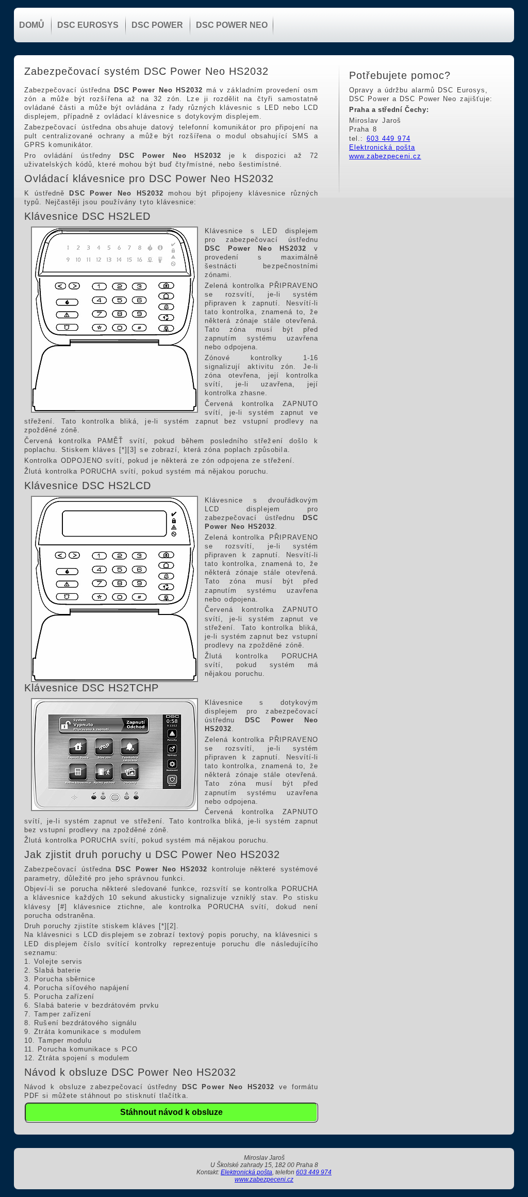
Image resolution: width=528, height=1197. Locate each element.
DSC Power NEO (232, 25)
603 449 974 (388, 138)
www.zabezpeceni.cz (385, 156)
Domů (31, 25)
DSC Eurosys (88, 25)
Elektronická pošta (382, 147)
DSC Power (157, 25)
